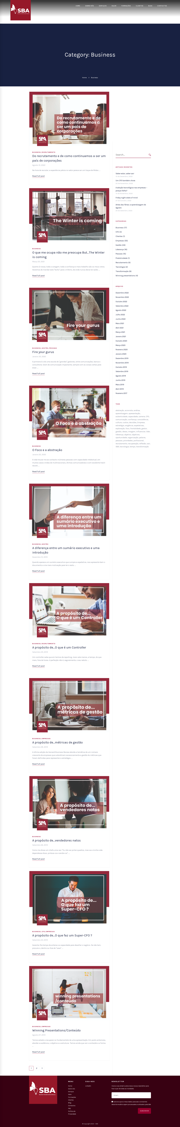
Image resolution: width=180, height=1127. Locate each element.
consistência (142, 419)
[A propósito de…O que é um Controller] (69, 584)
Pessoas (53, 348)
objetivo (127, 434)
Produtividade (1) (123, 258)
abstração (120, 410)
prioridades (128, 440)
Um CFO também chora (125, 180)
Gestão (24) (120, 245)
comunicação (121, 419)
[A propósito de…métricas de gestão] (69, 679)
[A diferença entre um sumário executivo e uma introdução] (69, 485)
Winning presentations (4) (127, 275)
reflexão (142, 443)
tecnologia (124, 446)
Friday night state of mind (127, 198)
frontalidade (135, 428)
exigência (129, 425)
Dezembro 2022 (122, 293)
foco (127, 428)
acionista (129, 410)
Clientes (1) (120, 236)
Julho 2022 (120, 314)
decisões (132, 422)
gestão (118, 431)
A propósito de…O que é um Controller (59, 647)
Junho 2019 (120, 380)
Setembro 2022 (122, 306)
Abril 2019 (120, 389)
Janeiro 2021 (121, 336)
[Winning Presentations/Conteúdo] (69, 967)
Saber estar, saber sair (125, 173)
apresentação (134, 413)
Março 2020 (120, 345)
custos (125, 422)
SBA (117, 446)
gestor (144, 428)
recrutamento (121, 443)
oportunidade (121, 437)
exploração (120, 428)
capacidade (133, 416)
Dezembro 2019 (122, 358)
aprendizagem (122, 413)
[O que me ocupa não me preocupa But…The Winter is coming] (69, 189)
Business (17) (121, 227)
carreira (142, 416)
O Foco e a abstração (47, 450)
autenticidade (121, 416)
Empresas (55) (122, 241)
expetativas (139, 425)
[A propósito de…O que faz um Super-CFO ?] (69, 872)
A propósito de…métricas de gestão (57, 742)
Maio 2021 (120, 323)
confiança (132, 419)
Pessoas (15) (121, 254)
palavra (142, 437)
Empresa (141, 422)
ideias (124, 431)
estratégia (120, 425)
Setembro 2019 (122, 371)
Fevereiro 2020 (122, 349)
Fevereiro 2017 (121, 393)
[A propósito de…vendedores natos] (69, 777)
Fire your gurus (43, 352)
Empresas (46, 738)
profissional (139, 440)
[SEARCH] (150, 155)
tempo (132, 446)
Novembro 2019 (122, 363)
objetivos (136, 434)
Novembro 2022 (122, 297)
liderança (119, 434)
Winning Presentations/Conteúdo (56, 1030)
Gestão (45, 348)
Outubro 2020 (121, 341)
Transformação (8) (123, 271)
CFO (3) (119, 232)
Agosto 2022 (121, 310)
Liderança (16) (121, 249)
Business (36, 152)
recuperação (133, 443)
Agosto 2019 (121, 376)
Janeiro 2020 (121, 354)
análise (137, 410)
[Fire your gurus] (69, 289)
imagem (131, 431)
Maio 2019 (120, 384)
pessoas (119, 440)
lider (148, 431)
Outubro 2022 (121, 301)
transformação (142, 446)
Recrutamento (48, 152)
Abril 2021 (120, 328)
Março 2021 (120, 332)
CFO (43, 931)
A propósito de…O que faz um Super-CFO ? (62, 935)
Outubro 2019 (121, 367)
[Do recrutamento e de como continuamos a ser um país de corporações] (69, 93)
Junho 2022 (121, 319)
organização (133, 437)
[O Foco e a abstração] (69, 387)
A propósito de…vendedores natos (56, 840)
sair (148, 443)
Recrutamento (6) (123, 262)
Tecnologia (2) (122, 267)
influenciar (140, 431)
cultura (119, 422)
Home (84, 78)
